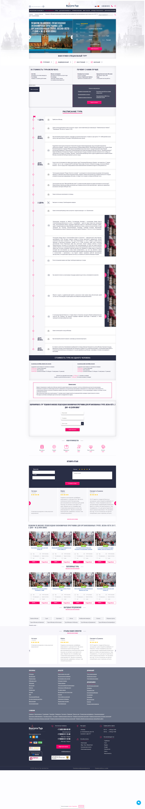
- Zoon (105, 742)
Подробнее (45, 562)
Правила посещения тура (84, 91)
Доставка (55, 716)
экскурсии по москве (36, 10)
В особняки (90, 695)
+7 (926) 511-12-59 (64, 739)
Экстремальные (62, 703)
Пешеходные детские (63, 701)
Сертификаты (49, 10)
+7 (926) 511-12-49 (64, 734)
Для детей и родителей (64, 696)
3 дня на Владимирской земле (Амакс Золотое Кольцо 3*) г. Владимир (105, 549)
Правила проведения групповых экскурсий (100, 716)
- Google (106, 747)
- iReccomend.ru (107, 753)
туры (56, 10)
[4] (85, 23)
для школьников (64, 10)
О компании (45, 714)
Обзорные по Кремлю (63, 699)
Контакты (64, 714)
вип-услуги (86, 10)
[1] (81, 23)
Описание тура (35, 33)
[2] (83, 23)
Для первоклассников (92, 678)
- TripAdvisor (107, 740)
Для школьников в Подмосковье (66, 685)
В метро (31, 687)
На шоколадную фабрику (64, 676)
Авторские (31, 685)
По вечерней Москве (34, 696)
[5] (87, 23)
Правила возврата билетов (85, 97)
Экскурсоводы (38, 714)
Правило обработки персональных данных (86, 718)
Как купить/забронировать (36, 716)
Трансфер (51, 714)
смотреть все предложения (72, 568)
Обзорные (31, 683)
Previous (30, 37)
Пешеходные (32, 678)
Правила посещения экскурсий (81, 716)
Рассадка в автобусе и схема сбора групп (103, 92)
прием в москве (77, 10)
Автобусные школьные (92, 685)
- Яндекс (106, 745)
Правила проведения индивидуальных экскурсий (62, 718)
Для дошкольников (92, 674)
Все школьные (90, 699)
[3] (84, 23)
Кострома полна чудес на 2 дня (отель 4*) (39, 548)
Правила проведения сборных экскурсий (39, 718)
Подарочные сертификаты (86, 714)
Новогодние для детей (63, 674)
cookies (70, 806)
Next (71, 37)
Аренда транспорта (97, 10)
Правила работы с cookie (101, 768)
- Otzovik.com (107, 749)
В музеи (60, 694)
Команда (31, 714)
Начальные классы (91, 676)
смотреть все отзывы (72, 519)
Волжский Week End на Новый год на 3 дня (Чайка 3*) (61, 548)
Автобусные (32, 676)
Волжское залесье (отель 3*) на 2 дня (61, 589)
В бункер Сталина (62, 681)
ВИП (30, 694)
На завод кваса (62, 690)
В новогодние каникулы (93, 704)
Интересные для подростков (65, 692)
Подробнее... (75, 806)
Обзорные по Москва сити (64, 687)
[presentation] (46, 62)
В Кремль (31, 674)
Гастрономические (33, 703)
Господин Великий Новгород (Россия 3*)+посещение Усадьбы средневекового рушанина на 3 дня (83, 549)
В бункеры (89, 697)
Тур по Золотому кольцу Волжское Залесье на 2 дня (83, 589)
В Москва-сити (32, 681)
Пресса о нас (76, 714)
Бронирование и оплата (84, 94)
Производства (90, 690)
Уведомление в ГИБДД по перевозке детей (102, 96)
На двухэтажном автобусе (35, 699)
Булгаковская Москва (92, 692)
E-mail (35, 474)
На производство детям (64, 678)
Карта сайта (100, 718)
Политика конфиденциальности (81, 768)
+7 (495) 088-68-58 (64, 730)
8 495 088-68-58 (106, 6)
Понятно (81, 806)
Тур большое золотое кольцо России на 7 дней (39, 589)
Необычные (32, 690)
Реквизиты (58, 714)
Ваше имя (35, 469)
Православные (61, 683)
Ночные (31, 692)
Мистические (32, 701)
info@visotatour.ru (65, 751)
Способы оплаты (48, 716)
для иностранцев (110, 10)
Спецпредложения (99, 714)
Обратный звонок (63, 746)
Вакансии (69, 714)
